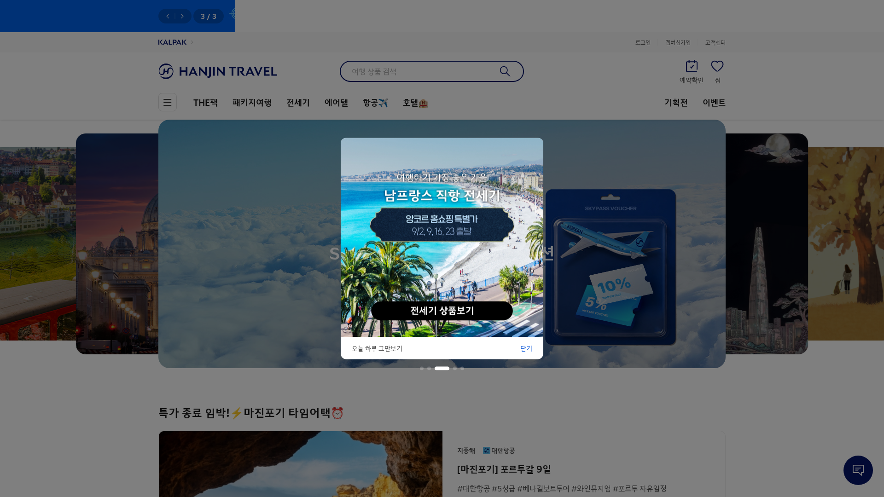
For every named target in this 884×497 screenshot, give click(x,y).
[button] (422, 368)
